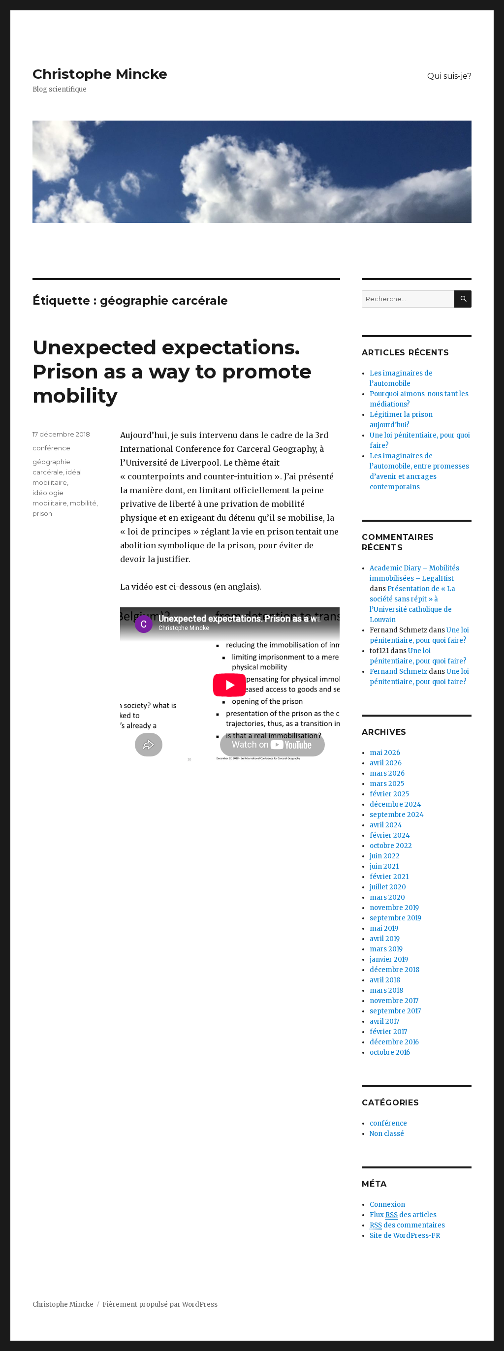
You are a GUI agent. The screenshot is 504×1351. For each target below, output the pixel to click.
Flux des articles (403, 1215)
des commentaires (407, 1225)
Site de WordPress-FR (405, 1235)
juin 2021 (384, 866)
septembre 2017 (395, 1011)
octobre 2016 (390, 1052)
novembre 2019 (394, 908)
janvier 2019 (389, 959)
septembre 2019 (395, 918)
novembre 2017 (394, 1001)
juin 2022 (385, 856)
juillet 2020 (388, 887)
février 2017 (388, 1032)
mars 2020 (387, 897)
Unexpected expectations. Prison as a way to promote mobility (172, 371)
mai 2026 (385, 753)
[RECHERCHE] (463, 299)
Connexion (387, 1204)
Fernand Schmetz (398, 671)
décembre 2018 (394, 970)
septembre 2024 (397, 815)
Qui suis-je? (449, 76)
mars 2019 (386, 949)
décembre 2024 (395, 804)
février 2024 (390, 835)
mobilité (83, 503)
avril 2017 (384, 1021)
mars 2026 (387, 773)
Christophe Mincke (99, 73)
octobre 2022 (391, 846)
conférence (51, 448)
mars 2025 (387, 784)
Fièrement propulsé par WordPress (160, 1304)
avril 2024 (386, 825)
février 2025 (389, 794)
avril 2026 (386, 763)
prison (42, 513)
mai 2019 (384, 928)
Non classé (387, 1134)
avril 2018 (385, 980)
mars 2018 (386, 990)
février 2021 (389, 877)
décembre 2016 (394, 1042)
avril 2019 (385, 939)
